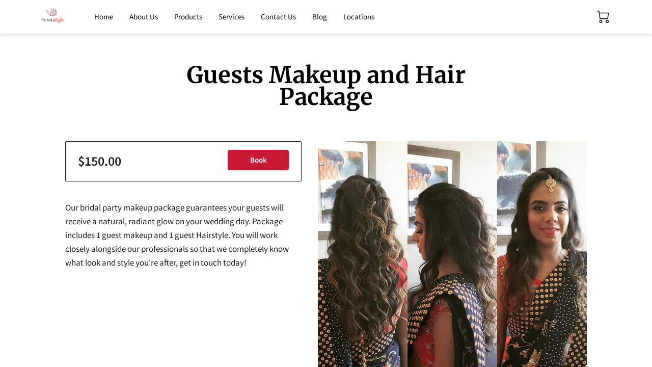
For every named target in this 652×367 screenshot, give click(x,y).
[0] (603, 17)
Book (258, 160)
